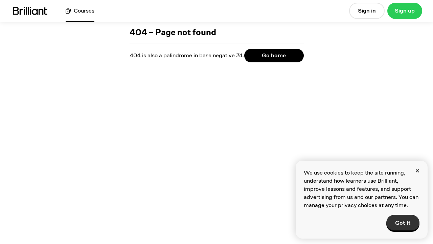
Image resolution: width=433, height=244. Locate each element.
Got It (403, 222)
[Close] (417, 170)
